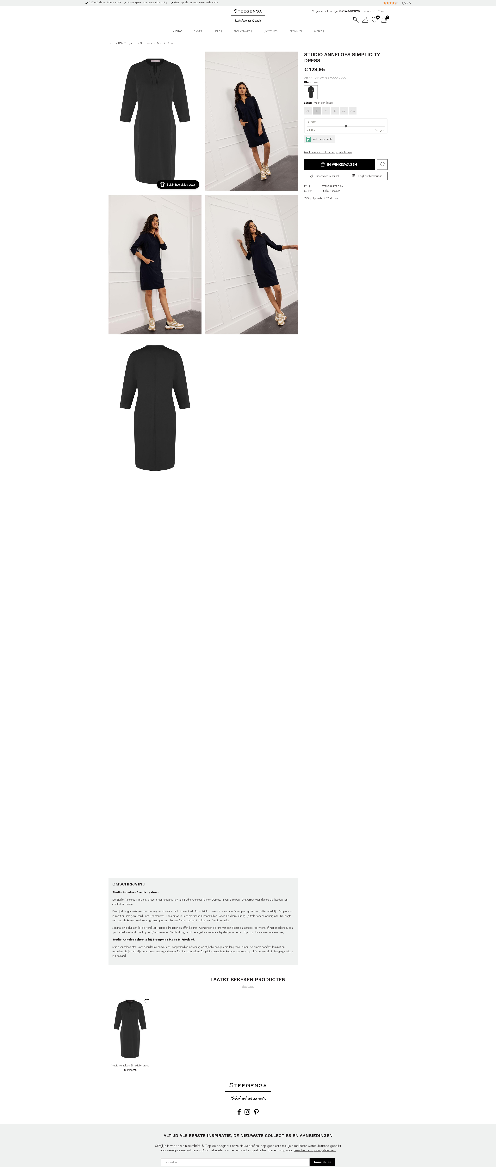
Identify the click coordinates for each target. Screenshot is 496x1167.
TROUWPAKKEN (243, 31)
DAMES (198, 31)
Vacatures (271, 31)
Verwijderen (248, 986)
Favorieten (382, 164)
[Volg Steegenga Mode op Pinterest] (256, 1114)
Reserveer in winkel (327, 176)
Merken (319, 31)
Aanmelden (322, 1162)
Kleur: (308, 82)
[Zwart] (311, 92)
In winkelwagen (342, 164)
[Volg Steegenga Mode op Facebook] (239, 1114)
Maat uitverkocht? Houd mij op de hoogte (328, 152)
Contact (382, 11)
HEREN (218, 31)
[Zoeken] (355, 19)
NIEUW (177, 31)
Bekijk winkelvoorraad (369, 176)
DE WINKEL (295, 31)
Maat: (308, 103)
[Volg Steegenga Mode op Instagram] (247, 1114)
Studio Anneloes (331, 191)
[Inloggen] (365, 19)
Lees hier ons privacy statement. (315, 1150)
